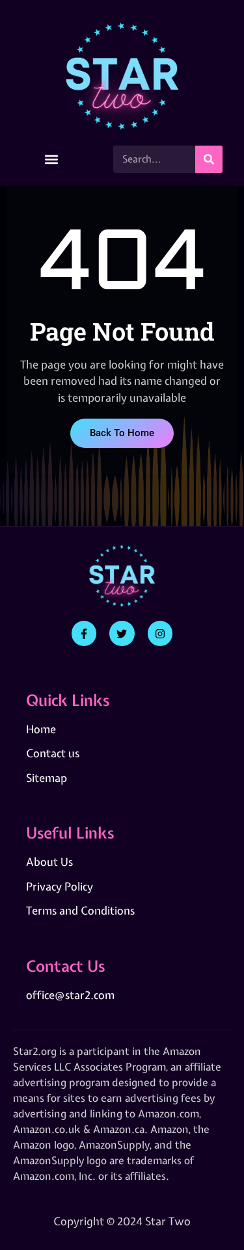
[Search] (209, 159)
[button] (51, 159)
